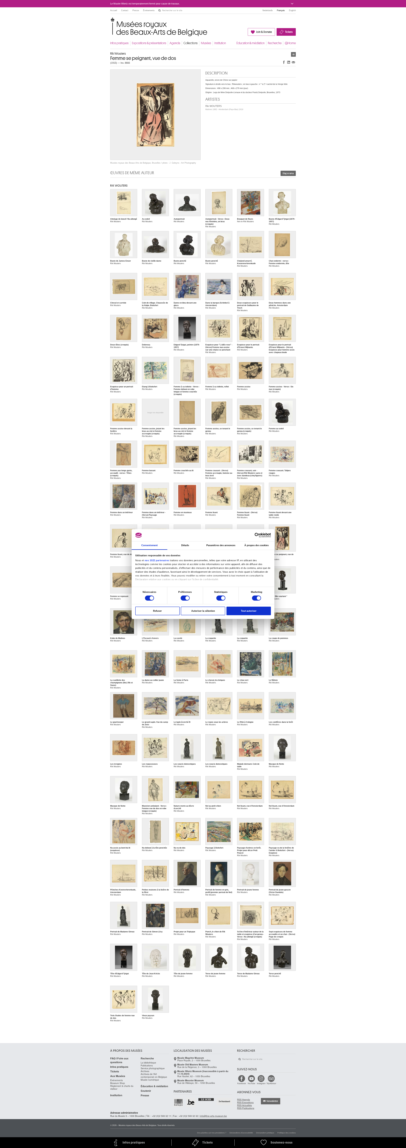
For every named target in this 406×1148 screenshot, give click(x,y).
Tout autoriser (248, 610)
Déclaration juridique (265, 1132)
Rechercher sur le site (159, 10)
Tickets (289, 31)
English (292, 10)
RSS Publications (245, 1108)
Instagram (261, 1083)
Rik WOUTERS (224, 108)
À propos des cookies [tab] (256, 545)
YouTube (251, 1083)
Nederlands (267, 10)
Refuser (157, 610)
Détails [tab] (185, 545)
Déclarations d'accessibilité (241, 1132)
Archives (145, 1071)
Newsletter (272, 1101)
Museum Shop (117, 1083)
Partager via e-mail (293, 62)
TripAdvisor (271, 1083)
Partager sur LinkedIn (288, 62)
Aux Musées (117, 1076)
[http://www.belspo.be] (178, 1102)
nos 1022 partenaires (157, 560)
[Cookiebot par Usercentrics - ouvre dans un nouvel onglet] (257, 535)
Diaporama (288, 173)
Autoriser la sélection (203, 610)
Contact (124, 10)
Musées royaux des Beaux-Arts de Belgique (110, 20)
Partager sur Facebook (284, 62)
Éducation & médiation (250, 43)
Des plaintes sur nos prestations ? (211, 1132)
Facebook (241, 1083)
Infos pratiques (119, 43)
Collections (190, 43)
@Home (290, 43)
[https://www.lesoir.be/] (206, 1099)
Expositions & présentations (149, 43)
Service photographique (153, 1068)
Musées (206, 43)
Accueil (113, 10)
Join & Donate (264, 31)
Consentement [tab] (149, 545)
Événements (149, 10)
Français (281, 10)
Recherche (275, 43)
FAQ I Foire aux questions (119, 1060)
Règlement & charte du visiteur (121, 1087)
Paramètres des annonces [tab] (220, 545)
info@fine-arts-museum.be (213, 1116)
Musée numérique (150, 1079)
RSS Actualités (244, 1105)
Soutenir (146, 1091)
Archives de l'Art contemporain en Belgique (154, 1075)
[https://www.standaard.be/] (224, 1101)
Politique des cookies (286, 1132)
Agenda (175, 43)
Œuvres (293, 54)
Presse (135, 10)
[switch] (185, 598)
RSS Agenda (243, 1099)
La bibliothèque (148, 1062)
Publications (147, 1065)
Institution (220, 43)
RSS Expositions (245, 1102)
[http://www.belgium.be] (191, 1102)
